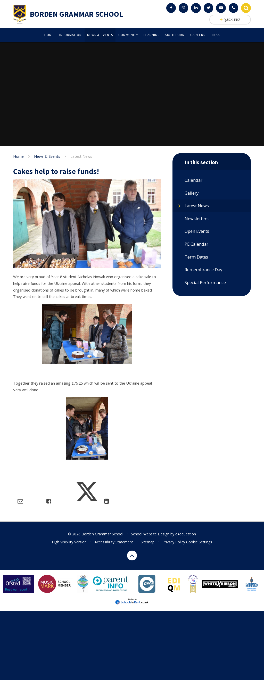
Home (18, 156)
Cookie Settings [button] (199, 542)
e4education (185, 534)
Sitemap (147, 542)
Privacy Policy (173, 542)
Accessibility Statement (114, 542)
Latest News (81, 156)
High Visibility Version (69, 542)
